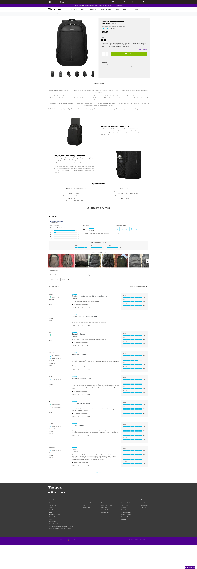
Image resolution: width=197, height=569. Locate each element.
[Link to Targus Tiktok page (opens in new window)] (65, 492)
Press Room (52, 510)
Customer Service (126, 503)
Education (143, 503)
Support (120, 2)
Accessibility (52, 521)
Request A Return (126, 514)
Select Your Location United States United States (63, 540)
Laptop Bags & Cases (106, 505)
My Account (137, 2)
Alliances (143, 507)
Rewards (128, 2)
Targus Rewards (87, 503)
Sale (124, 9)
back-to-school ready (82, 5)
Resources (93, 9)
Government (144, 505)
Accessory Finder (106, 9)
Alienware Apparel (105, 512)
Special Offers (86, 507)
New (117, 9)
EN (114, 2)
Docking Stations (105, 510)
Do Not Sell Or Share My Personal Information (61, 526)
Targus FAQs (52, 505)
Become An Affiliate (54, 514)
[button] (102, 40)
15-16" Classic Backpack (57, 14)
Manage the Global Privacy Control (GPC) (60, 528)
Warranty (123, 507)
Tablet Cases (104, 507)
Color (103, 37)
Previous (48, 54)
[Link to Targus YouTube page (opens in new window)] (58, 492)
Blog (50, 512)
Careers (51, 507)
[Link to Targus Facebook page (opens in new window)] (49, 492)
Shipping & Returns (126, 512)
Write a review (116, 28)
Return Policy (124, 510)
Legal (50, 519)
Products (74, 9)
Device (83, 9)
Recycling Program (126, 517)
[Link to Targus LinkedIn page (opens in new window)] (62, 492)
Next (97, 54)
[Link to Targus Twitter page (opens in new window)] (55, 492)
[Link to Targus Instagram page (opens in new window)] (52, 492)
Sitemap (123, 519)
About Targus (52, 503)
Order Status (124, 505)
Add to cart (128, 54)
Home (50, 14)
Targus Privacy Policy (54, 524)
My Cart (146, 2)
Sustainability (52, 517)
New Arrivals (104, 503)
